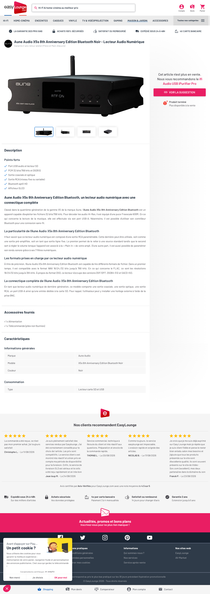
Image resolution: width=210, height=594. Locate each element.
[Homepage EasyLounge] (15, 7)
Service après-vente (135, 562)
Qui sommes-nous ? (134, 552)
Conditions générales (81, 552)
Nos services (130, 557)
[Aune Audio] (8, 44)
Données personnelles (82, 557)
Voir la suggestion (182, 92)
